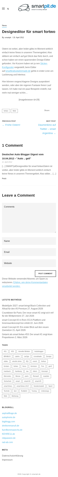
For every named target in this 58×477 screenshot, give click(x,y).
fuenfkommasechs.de (12, 430)
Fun (42, 366)
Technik (6, 391)
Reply (4, 178)
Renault (36, 376)
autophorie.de (8, 417)
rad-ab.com (7, 442)
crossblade (38, 356)
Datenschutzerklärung (12, 456)
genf (50, 366)
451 (5, 351)
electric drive (17, 361)
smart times (8, 386)
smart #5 (38, 381)
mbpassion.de (9, 438)
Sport (50, 386)
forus (24, 366)
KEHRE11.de (8, 434)
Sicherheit (7, 381)
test (15, 391)
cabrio (17, 356)
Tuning (34, 391)
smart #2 (27, 381)
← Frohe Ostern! (11, 125)
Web (14, 111)
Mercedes (7, 376)
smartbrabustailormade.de (18, 71)
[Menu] (3, 8)
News (4, 25)
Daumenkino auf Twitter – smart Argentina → (47, 129)
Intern (35, 371)
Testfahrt (24, 391)
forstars (6, 366)
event (35, 361)
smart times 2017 (23, 386)
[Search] (8, 8)
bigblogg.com (8, 421)
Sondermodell (39, 386)
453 (12, 351)
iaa (27, 371)
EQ (27, 361)
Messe (18, 376)
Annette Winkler (24, 351)
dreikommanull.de (10, 425)
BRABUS (7, 356)
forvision (34, 366)
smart (18, 381)
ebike (6, 361)
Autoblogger (38, 351)
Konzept (45, 371)
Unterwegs (45, 391)
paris (26, 376)
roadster (46, 376)
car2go (26, 356)
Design (48, 356)
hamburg (18, 371)
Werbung (15, 396)
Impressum (7, 460)
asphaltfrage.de (9, 413)
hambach (7, 371)
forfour (43, 361)
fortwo (6, 111)
